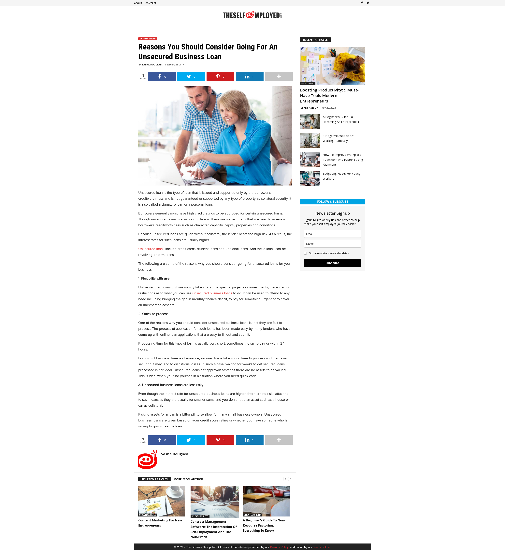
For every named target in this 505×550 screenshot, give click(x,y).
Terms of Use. (322, 547)
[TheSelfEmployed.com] (252, 17)
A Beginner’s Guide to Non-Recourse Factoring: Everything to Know (264, 525)
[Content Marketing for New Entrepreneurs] (162, 501)
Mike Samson (309, 107)
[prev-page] (285, 478)
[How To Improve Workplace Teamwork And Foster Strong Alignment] (310, 159)
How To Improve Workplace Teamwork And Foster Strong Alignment (343, 159)
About (138, 3)
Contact (150, 3)
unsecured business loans (212, 293)
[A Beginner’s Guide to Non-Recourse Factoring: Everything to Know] (267, 501)
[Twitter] (368, 3)
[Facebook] (361, 3)
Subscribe (332, 263)
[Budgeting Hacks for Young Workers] (310, 178)
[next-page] (290, 478)
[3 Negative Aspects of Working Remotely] (310, 140)
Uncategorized (148, 38)
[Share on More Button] (279, 76)
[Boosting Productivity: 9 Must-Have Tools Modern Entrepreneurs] (332, 66)
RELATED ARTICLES (154, 479)
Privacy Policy (279, 547)
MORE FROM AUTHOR (188, 479)
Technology (307, 83)
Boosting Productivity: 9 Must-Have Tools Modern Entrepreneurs (329, 95)
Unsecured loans (151, 249)
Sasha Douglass (152, 64)
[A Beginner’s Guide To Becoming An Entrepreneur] (310, 121)
